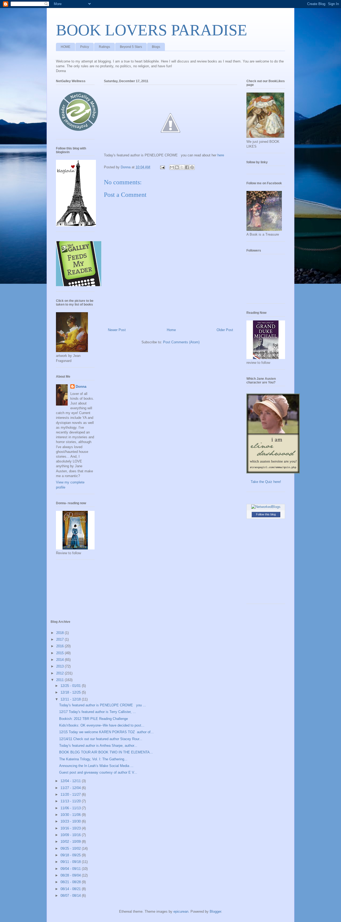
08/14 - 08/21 (71, 889)
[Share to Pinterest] (192, 167)
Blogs (156, 47)
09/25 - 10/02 (71, 848)
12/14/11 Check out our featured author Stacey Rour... (100, 739)
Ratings (104, 47)
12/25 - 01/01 (71, 686)
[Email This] (171, 167)
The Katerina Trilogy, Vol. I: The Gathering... (93, 759)
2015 (60, 653)
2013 (60, 666)
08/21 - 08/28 (71, 882)
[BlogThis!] (177, 167)
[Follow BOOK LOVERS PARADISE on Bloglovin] (76, 225)
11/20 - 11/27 (71, 794)
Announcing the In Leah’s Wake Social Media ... (96, 766)
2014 (60, 660)
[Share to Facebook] (187, 167)
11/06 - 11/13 (71, 808)
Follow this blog (266, 514)
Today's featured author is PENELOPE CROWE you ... (102, 705)
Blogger (215, 911)
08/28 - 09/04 (71, 875)
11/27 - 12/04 (71, 788)
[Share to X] (182, 167)
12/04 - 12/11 (71, 781)
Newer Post (117, 330)
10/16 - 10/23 (71, 828)
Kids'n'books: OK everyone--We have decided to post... (101, 725)
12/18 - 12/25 (71, 692)
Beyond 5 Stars (131, 47)
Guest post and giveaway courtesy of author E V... (98, 772)
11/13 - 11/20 (71, 801)
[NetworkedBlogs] (266, 507)
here (220, 155)
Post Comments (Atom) (181, 342)
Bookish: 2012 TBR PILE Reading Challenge (93, 719)
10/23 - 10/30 (71, 821)
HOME (65, 47)
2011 (60, 680)
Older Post (225, 330)
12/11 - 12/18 (71, 699)
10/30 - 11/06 (71, 815)
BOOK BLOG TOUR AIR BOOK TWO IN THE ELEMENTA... (106, 752)
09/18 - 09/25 (71, 855)
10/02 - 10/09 (71, 842)
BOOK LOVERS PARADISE (151, 30)
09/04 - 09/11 (71, 869)
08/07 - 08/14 (71, 896)
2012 (60, 673)
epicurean (180, 911)
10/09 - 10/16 (71, 835)
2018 (60, 633)
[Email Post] (162, 167)
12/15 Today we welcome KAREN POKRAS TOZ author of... (106, 732)
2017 (60, 639)
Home (171, 330)
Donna (81, 387)
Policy (84, 47)
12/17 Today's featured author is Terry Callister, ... (97, 712)
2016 (60, 646)
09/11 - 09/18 (71, 862)
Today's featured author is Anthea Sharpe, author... (98, 746)
